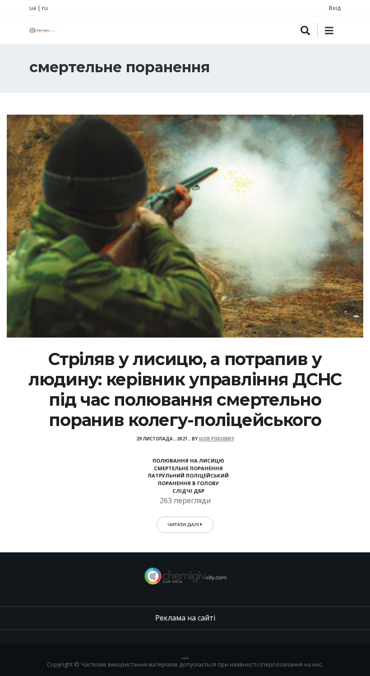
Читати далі (184, 524)
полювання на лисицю (188, 460)
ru (45, 8)
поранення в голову (188, 483)
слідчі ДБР (188, 490)
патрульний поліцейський (188, 475)
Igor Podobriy (216, 439)
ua (32, 8)
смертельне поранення (188, 468)
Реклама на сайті (185, 618)
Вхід (335, 8)
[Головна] (42, 30)
